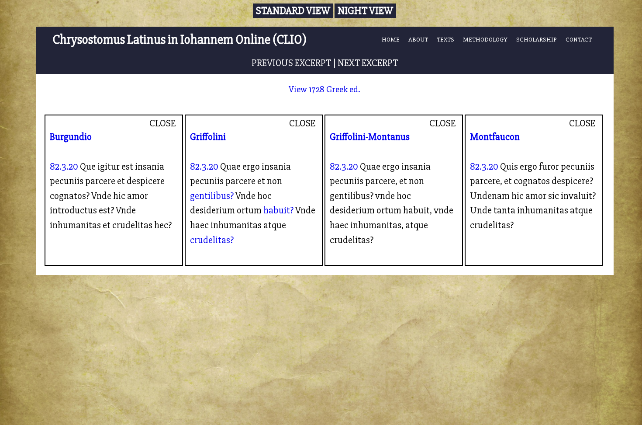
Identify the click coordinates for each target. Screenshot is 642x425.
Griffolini (208, 137)
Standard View (293, 10)
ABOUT (418, 39)
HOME (391, 39)
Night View (365, 10)
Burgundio (71, 137)
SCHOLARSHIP (536, 39)
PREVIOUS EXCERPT (291, 63)
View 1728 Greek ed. (324, 89)
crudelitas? (212, 240)
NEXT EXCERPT (368, 63)
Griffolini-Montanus (370, 137)
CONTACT (579, 39)
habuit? (278, 210)
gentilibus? (212, 196)
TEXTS (445, 39)
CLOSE (162, 123)
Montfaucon (495, 137)
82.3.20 (64, 166)
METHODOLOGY (485, 39)
